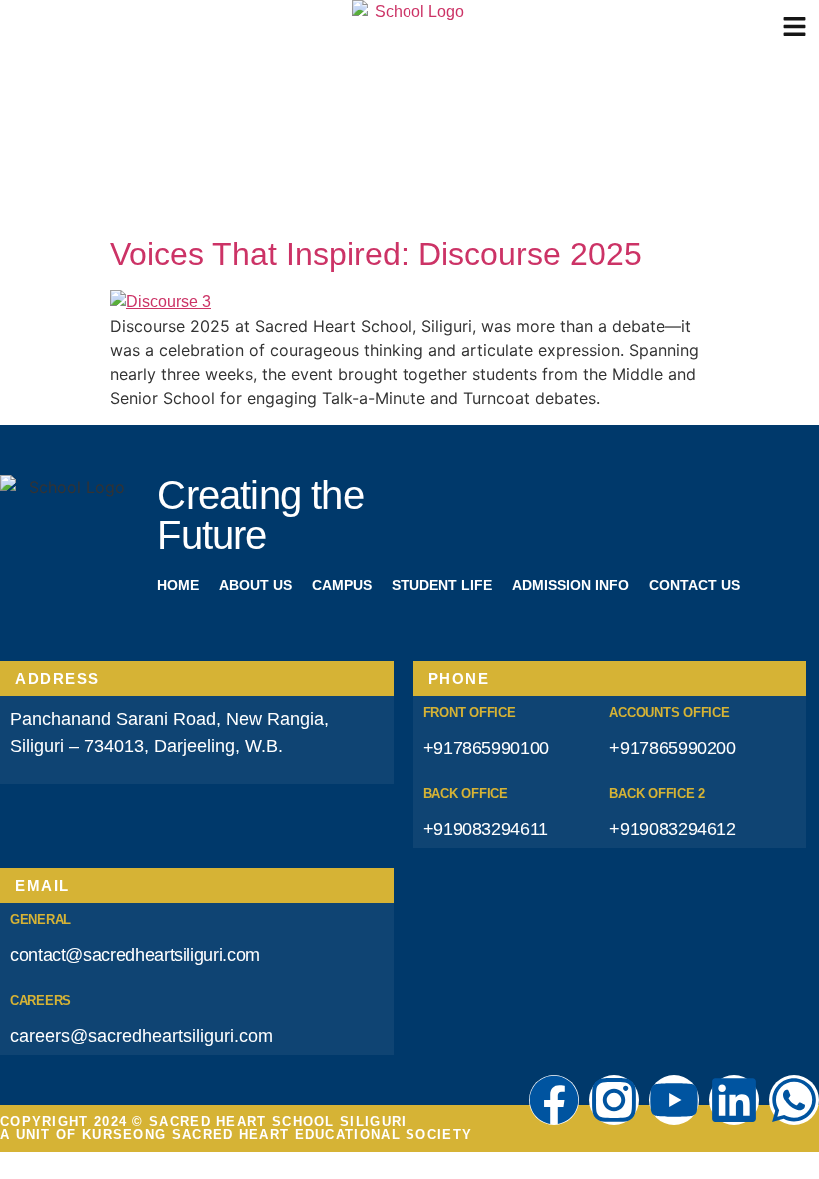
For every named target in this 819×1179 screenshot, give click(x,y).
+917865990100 (486, 748)
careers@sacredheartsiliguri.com (141, 1036)
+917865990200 (672, 748)
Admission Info (570, 584)
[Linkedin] (734, 1100)
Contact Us (694, 584)
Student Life (442, 584)
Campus (342, 584)
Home (178, 584)
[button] (795, 27)
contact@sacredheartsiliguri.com (135, 955)
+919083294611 (485, 829)
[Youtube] (674, 1100)
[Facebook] (554, 1100)
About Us (255, 584)
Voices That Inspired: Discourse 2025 (376, 254)
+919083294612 (672, 829)
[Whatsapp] (794, 1100)
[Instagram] (614, 1100)
